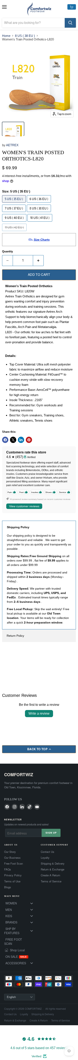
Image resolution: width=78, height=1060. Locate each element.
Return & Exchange (52, 869)
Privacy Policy (13, 875)
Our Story (10, 852)
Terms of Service (51, 881)
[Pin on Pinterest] (29, 440)
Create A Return (50, 875)
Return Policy (15, 635)
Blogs (7, 887)
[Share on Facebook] (5, 440)
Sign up (51, 832)
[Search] (70, 23)
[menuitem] (20, 903)
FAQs (7, 869)
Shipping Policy (18, 527)
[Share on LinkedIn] (21, 440)
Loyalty (45, 858)
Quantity (7, 251)
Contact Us (47, 852)
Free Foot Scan (13, 863)
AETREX (12, 145)
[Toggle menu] (31, 903)
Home (6, 35)
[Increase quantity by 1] (38, 260)
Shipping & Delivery (52, 863)
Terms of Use (12, 881)
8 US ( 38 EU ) (25, 35)
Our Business (12, 858)
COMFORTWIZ (18, 774)
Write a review (39, 713)
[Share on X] (13, 440)
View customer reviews (24, 506)
